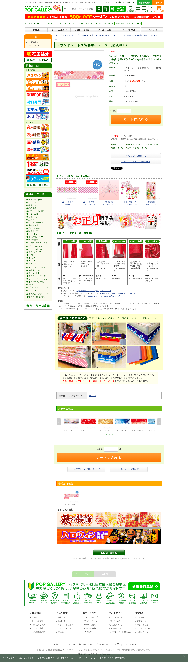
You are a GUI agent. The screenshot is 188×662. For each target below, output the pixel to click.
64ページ (92, 396)
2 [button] (109, 434)
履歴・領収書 (37, 621)
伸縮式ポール (34, 270)
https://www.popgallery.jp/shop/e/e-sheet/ (103, 296)
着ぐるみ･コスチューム (38, 294)
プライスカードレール (38, 287)
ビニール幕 (33, 214)
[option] (71, 423)
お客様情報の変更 (39, 632)
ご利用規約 (69, 644)
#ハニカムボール (134, 24)
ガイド (144, 11)
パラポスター (34, 202)
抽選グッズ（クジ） (37, 297)
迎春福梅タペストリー (151, 203)
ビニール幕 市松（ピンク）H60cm (88, 203)
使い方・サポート (126, 2)
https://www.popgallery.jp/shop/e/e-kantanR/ (94, 291)
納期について (117, 144)
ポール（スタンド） (37, 267)
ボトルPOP (33, 258)
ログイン (158, 2)
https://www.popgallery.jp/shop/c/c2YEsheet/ (117, 293)
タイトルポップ (59, 30)
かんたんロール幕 (36, 222)
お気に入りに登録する (136, 156)
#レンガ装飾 (49, 24)
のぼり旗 (32, 208)
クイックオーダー (65, 628)
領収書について (152, 144)
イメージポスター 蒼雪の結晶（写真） (129, 430)
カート (38, 37)
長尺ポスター (34, 205)
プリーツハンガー (36, 246)
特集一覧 (62, 617)
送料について (117, 148)
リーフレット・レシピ (38, 279)
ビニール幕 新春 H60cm (67, 203)
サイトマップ (130, 644)
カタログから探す (120, 9)
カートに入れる (135, 119)
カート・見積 (159, 11)
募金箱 (31, 284)
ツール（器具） (105, 30)
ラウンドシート (35, 217)
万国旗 (31, 255)
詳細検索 (105, 9)
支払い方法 (115, 621)
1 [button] (106, 434)
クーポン (138, 11)
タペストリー (34, 225)
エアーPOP (33, 261)
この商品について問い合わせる (135, 161)
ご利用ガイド (116, 617)
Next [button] (159, 421)
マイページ (36, 617)
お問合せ (150, 11)
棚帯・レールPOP (36, 211)
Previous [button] (58, 421)
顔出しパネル (34, 228)
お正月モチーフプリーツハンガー (130, 203)
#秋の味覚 (120, 24)
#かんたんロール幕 (93, 24)
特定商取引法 (142, 625)
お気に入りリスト (39, 625)
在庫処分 (62, 632)
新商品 (36, 30)
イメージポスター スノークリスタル (145, 430)
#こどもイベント (63, 24)
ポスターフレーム (36, 282)
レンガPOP (33, 234)
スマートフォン (84, 574)
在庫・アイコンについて (137, 148)
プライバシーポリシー (107, 644)
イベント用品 (128, 30)
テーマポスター (35, 200)
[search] (99, 9)
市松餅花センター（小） (109, 203)
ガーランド (33, 263)
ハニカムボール (35, 249)
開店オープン (34, 231)
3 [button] (112, 434)
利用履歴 (130, 11)
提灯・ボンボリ (35, 252)
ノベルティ (151, 30)
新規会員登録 (145, 2)
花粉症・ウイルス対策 (38, 242)
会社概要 (141, 617)
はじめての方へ (143, 628)
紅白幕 (31, 219)
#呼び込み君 (109, 24)
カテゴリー (111, 2)
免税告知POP (34, 240)
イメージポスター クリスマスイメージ (95, 430)
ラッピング (33, 290)
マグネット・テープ (37, 276)
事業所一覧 (141, 621)
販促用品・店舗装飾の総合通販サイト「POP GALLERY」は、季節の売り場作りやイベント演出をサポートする (79, 650)
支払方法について (134, 144)
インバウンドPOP (36, 237)
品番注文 (112, 9)
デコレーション (82, 30)
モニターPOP (34, 273)
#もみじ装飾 (78, 24)
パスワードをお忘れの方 (121, 632)
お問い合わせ (142, 632)
